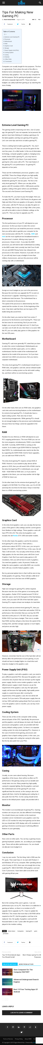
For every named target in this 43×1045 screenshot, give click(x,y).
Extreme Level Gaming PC (12, 37)
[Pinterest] (24, 1027)
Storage (6, 48)
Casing (6, 55)
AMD (33, 234)
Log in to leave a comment (22, 1012)
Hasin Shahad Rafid (9, 19)
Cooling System (8, 52)
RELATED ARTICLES (9, 964)
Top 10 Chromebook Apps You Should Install (11, 956)
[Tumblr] (36, 1027)
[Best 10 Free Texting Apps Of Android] (7, 991)
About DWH (28, 1039)
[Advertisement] (21, 116)
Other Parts (8, 59)
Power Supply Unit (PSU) (11, 50)
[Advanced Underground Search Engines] (7, 981)
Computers (20, 931)
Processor (7, 39)
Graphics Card (8, 46)
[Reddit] (30, 1027)
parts (35, 931)
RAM (5, 43)
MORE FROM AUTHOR (26, 964)
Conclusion (8, 61)
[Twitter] (21, 1032)
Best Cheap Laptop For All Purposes (32, 956)
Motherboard (8, 41)
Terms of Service (8, 1039)
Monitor (7, 57)
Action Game (11, 931)
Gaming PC (29, 931)
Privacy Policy (19, 1039)
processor (5, 933)
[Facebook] (7, 1027)
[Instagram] (13, 1027)
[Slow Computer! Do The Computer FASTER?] (7, 972)
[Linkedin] (19, 1027)
